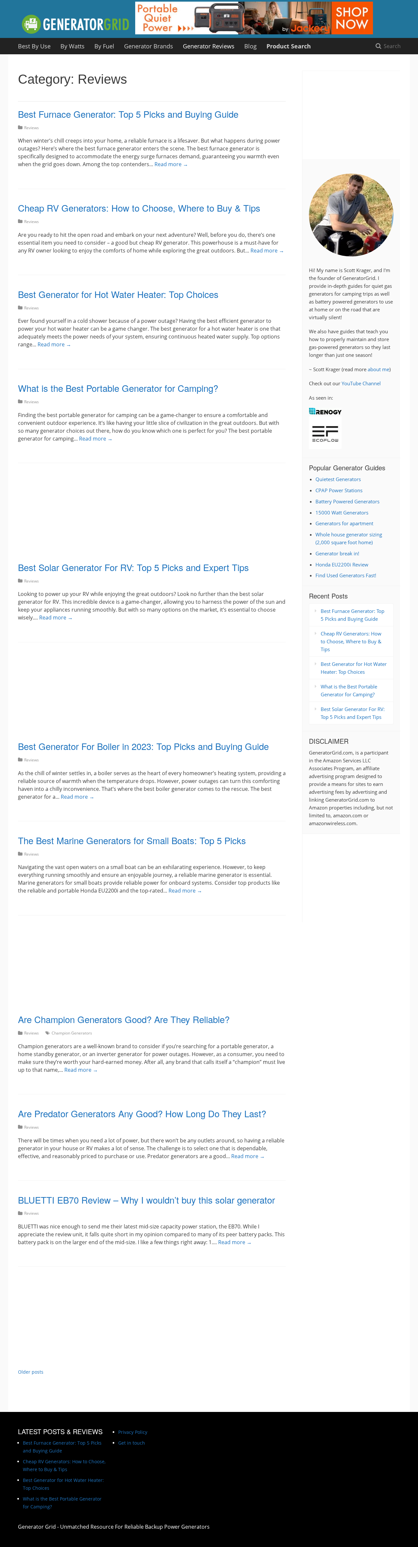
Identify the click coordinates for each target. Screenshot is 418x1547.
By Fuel (104, 46)
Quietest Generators (338, 479)
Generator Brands (148, 46)
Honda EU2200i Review (341, 564)
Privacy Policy (132, 1432)
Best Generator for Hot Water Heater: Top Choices (118, 294)
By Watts (72, 46)
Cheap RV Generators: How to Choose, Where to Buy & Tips (139, 207)
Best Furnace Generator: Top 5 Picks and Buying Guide (128, 113)
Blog (250, 46)
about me (378, 369)
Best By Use (34, 46)
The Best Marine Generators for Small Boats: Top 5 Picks (132, 840)
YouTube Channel (361, 383)
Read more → (171, 164)
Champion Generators (72, 1033)
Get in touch (131, 1443)
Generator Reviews (208, 46)
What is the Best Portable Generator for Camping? (118, 387)
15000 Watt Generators (341, 512)
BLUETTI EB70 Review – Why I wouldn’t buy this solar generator (146, 1199)
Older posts (30, 1372)
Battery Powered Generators (347, 501)
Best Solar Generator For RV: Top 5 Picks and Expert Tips (133, 567)
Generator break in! (337, 553)
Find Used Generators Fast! (345, 575)
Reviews (31, 127)
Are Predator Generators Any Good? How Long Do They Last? (142, 1113)
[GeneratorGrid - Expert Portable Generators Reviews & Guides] (76, 24)
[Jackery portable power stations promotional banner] (254, 34)
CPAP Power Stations (338, 490)
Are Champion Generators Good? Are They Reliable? (124, 1019)
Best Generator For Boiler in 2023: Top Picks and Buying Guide (143, 746)
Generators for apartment (344, 523)
